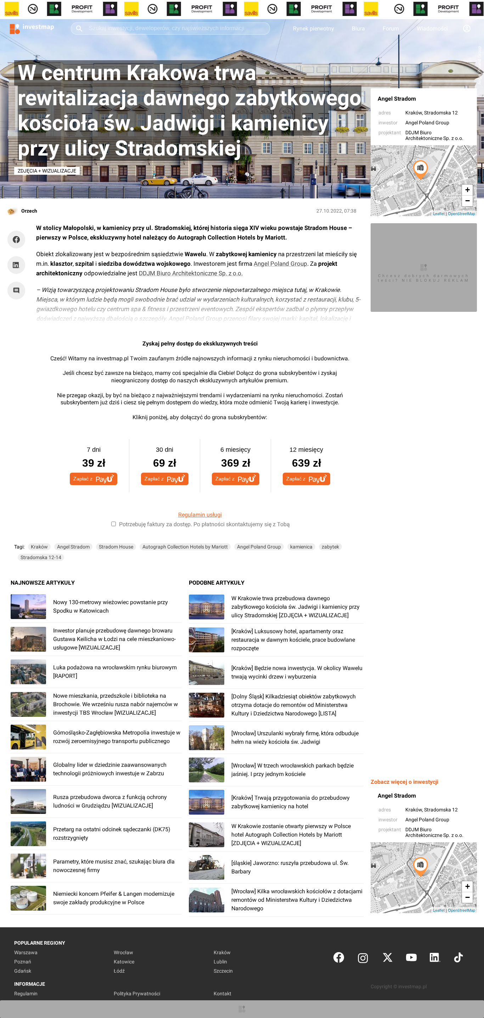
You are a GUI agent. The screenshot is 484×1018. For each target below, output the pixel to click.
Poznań (22, 961)
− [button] (467, 200)
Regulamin (26, 993)
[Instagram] (363, 959)
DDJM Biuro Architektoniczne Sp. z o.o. (434, 135)
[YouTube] (411, 959)
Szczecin (223, 971)
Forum (391, 28)
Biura (358, 28)
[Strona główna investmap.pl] (32, 28)
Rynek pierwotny (313, 28)
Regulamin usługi (200, 514)
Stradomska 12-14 (41, 557)
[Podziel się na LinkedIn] (16, 265)
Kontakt (222, 993)
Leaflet (439, 213)
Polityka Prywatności (137, 993)
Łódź (119, 971)
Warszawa (26, 952)
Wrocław (123, 952)
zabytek (330, 547)
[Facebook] (338, 959)
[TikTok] (458, 959)
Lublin (220, 961)
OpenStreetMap (461, 213)
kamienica (301, 547)
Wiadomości (432, 28)
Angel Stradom (397, 98)
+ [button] (467, 189)
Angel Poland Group (427, 122)
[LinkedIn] (435, 959)
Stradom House (116, 547)
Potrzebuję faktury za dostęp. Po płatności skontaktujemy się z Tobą (204, 524)
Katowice (124, 961)
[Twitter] (387, 959)
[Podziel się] (18, 239)
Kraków (413, 113)
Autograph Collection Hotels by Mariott (185, 547)
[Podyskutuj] (18, 290)
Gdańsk (22, 971)
